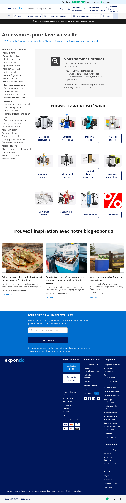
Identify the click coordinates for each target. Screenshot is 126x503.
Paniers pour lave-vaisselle (16, 120)
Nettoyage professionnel (13, 139)
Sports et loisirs (9, 152)
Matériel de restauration (14, 49)
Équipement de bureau (12, 142)
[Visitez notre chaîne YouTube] (85, 399)
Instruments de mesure (13, 126)
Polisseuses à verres (13, 88)
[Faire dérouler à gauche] (4, 21)
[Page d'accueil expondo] (5, 41)
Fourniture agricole (11, 136)
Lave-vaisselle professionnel (17, 104)
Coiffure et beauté (10, 133)
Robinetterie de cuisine (14, 94)
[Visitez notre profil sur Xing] (98, 399)
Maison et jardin (9, 129)
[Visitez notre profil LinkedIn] (93, 399)
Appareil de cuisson (12, 56)
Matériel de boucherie (13, 81)
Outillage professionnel (13, 123)
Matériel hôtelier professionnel (16, 149)
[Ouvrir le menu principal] (9, 16)
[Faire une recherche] (61, 8)
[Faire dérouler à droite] (122, 21)
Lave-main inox (11, 91)
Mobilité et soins (9, 146)
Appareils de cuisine (12, 65)
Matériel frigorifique (12, 75)
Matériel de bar (10, 78)
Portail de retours (71, 379)
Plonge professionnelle (14, 85)
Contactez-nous (72, 367)
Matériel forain (10, 52)
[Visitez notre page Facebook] (89, 399)
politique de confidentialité (77, 348)
